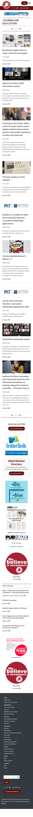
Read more (5, 64)
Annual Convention (9, 749)
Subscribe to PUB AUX (16, 546)
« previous (12, 29)
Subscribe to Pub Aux (9, 721)
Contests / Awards (8, 751)
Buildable (3, 803)
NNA (5, 758)
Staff (5, 765)
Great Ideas (7, 735)
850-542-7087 (16, 787)
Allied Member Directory (16, 462)
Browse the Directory (17, 473)
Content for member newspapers (12, 733)
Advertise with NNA (16, 424)
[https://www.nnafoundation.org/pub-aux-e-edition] (16, 518)
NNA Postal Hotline (9, 714)
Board (5, 768)
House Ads (6, 737)
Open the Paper (16, 543)
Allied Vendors (7, 730)
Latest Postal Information (11, 702)
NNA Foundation (8, 760)
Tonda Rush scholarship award (15, 339)
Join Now (6, 709)
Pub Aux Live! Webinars (10, 744)
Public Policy (7, 700)
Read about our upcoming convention (13, 595)
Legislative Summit (9, 753)
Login (24, 3)
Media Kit (6, 723)
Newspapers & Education (10, 742)
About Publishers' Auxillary (10, 719)
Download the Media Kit (16, 428)
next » (20, 29)
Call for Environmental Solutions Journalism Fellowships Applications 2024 (15, 304)
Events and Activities (9, 707)
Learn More (16, 579)
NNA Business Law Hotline (11, 711)
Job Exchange (7, 739)
